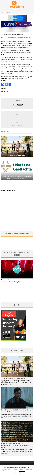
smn (3, 37)
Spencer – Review (17, 125)
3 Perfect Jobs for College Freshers (17, 155)
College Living (12, 37)
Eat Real (17, 117)
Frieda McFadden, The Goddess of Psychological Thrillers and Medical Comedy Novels (15, 445)
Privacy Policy (17, 472)
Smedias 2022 (20, 37)
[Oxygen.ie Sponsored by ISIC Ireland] (17, 278)
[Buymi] (13, 340)
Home (2, 12)
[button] (17, 23)
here (20, 57)
